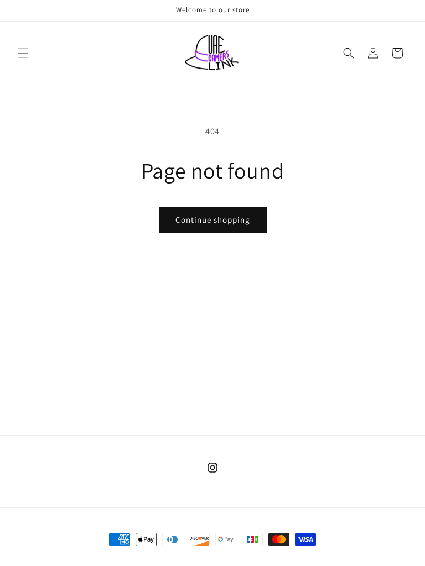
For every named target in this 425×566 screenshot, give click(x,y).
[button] (23, 53)
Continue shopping (212, 219)
